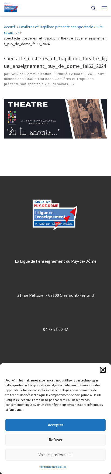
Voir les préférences (55, 454)
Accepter (55, 424)
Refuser (56, 439)
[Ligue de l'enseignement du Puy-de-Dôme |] (11, 7)
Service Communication (31, 74)
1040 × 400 (34, 79)
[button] (103, 370)
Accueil (10, 26)
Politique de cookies (52, 467)
